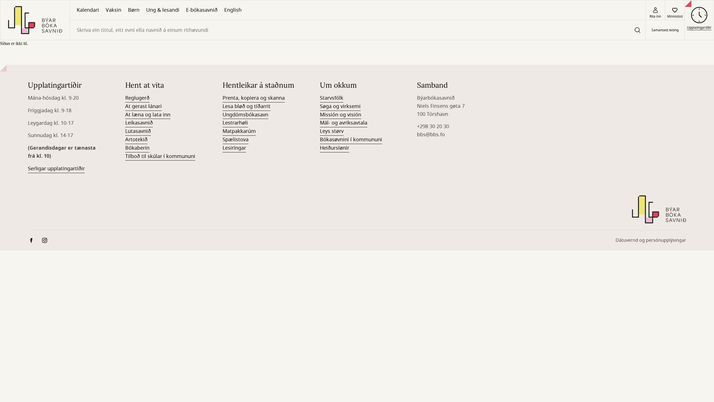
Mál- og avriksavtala (343, 122)
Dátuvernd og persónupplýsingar (651, 240)
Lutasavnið (138, 131)
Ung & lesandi (162, 10)
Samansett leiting (665, 30)
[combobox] (357, 30)
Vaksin (113, 10)
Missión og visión (340, 114)
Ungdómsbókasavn (245, 114)
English (233, 10)
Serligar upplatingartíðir (56, 168)
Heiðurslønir (334, 148)
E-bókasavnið (202, 10)
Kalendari (88, 10)
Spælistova (236, 139)
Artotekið (136, 139)
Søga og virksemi (340, 106)
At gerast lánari (143, 106)
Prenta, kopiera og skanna (254, 98)
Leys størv (332, 131)
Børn (133, 10)
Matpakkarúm (239, 131)
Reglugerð (137, 98)
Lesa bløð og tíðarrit (247, 106)
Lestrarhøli (235, 122)
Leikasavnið (139, 122)
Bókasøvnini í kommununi (351, 139)
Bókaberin (137, 148)
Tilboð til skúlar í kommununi (160, 156)
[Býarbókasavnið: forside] (35, 20)
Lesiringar (234, 148)
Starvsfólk (331, 98)
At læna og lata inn (147, 114)
